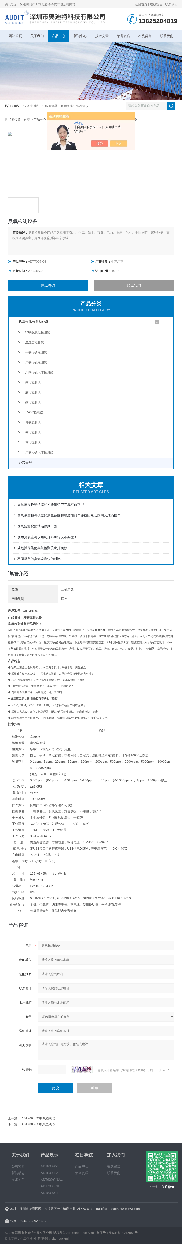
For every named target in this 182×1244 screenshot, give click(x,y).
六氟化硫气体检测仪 (39, 372)
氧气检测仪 (33, 432)
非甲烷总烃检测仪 (37, 332)
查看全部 (25, 463)
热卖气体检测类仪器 (34, 322)
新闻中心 (80, 36)
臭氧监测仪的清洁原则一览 (37, 526)
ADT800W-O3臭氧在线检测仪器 (52, 1166)
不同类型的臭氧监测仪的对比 (39, 559)
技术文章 (102, 36)
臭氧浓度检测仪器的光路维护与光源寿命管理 (50, 504)
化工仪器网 (28, 1238)
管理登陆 (44, 1238)
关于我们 (37, 36)
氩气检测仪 (33, 392)
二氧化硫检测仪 (36, 362)
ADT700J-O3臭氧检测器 (38, 1118)
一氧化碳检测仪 (36, 352)
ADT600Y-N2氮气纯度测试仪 (52, 1179)
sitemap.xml (60, 1238)
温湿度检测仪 (34, 342)
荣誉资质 (123, 36)
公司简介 (18, 1166)
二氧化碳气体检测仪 (39, 452)
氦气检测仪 (33, 382)
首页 (27, 119)
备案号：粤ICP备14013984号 (117, 1232)
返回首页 (141, 4)
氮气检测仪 (33, 442)
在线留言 (156, 4)
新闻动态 (18, 1173)
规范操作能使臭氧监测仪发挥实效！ (44, 548)
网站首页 (15, 36)
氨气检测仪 (33, 402)
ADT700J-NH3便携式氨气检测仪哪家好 (52, 1186)
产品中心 (58, 36)
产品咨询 (48, 286)
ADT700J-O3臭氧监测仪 (38, 1124)
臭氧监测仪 (33, 422)
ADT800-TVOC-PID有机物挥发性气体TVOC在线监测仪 (52, 1173)
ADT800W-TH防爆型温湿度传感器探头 (52, 1193)
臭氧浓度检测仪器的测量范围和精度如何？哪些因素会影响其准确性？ (69, 515)
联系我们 (171, 4)
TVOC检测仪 (34, 412)
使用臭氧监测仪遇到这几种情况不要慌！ (47, 537)
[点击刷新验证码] (82, 1069)
